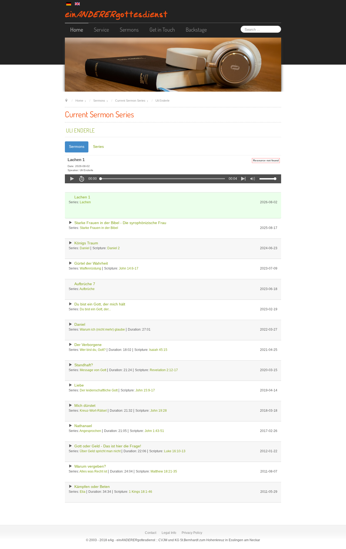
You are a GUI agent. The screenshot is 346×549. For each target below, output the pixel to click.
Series (98, 147)
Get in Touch (162, 29)
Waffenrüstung (90, 268)
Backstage (196, 29)
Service (101, 29)
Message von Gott (93, 370)
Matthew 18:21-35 (164, 471)
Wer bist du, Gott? (93, 349)
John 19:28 (158, 410)
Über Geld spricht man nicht (100, 451)
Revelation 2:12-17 (164, 370)
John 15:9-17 (145, 390)
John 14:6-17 (128, 268)
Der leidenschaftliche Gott (99, 390)
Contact (150, 533)
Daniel (84, 248)
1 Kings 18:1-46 (140, 491)
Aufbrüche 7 (84, 284)
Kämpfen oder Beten (92, 487)
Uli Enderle (80, 130)
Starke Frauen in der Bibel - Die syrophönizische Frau (120, 223)
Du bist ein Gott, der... (95, 309)
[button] (72, 179)
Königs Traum (86, 243)
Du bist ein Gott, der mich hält (99, 304)
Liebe (79, 385)
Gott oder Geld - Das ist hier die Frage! (107, 446)
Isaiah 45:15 (158, 349)
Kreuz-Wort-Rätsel (93, 410)
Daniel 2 (113, 248)
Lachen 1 (82, 197)
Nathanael (83, 426)
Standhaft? (83, 365)
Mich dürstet (84, 406)
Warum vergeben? (90, 466)
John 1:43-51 (154, 430)
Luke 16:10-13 (174, 451)
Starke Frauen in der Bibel (99, 227)
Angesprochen (90, 430)
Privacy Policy (192, 533)
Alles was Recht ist (93, 471)
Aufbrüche (87, 289)
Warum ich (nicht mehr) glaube (102, 329)
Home (76, 29)
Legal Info (169, 533)
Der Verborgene (88, 345)
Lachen (85, 202)
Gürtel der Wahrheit (91, 263)
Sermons (129, 29)
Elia (82, 491)
